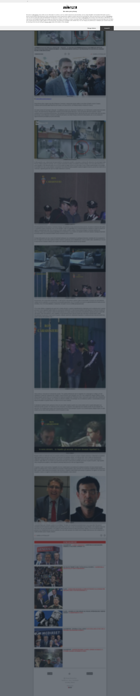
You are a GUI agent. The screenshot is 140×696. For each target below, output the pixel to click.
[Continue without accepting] (27, 1)
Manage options (92, 28)
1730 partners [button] (35, 14)
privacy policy (48, 22)
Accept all (107, 28)
